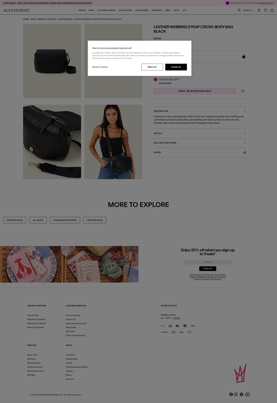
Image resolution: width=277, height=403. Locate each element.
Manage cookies (100, 67)
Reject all (152, 67)
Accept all (176, 67)
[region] (140, 58)
